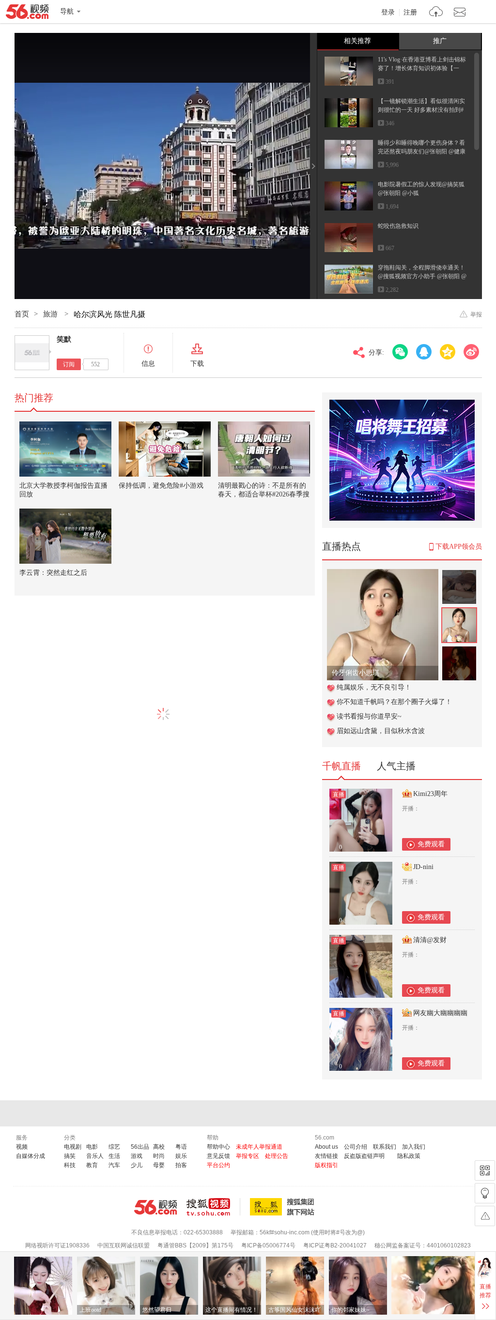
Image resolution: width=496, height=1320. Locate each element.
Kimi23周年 (430, 793)
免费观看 (431, 844)
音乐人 (95, 1156)
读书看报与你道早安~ (369, 716)
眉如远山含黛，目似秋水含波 (381, 731)
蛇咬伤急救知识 (398, 226)
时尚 (159, 1156)
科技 (70, 1165)
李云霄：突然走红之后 (53, 572)
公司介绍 (355, 1146)
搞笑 (70, 1156)
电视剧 (72, 1146)
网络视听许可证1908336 (57, 1245)
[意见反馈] (485, 1216)
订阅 (69, 364)
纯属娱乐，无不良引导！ (374, 687)
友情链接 (326, 1156)
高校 (159, 1146)
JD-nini (423, 866)
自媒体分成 (30, 1156)
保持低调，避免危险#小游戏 (161, 485)
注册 (410, 12)
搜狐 (284, 1206)
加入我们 (413, 1146)
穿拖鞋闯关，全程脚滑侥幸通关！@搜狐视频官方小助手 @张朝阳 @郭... (422, 276)
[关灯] (485, 1193)
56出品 (140, 1146)
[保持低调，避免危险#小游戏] (165, 449)
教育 (92, 1165)
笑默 (64, 339)
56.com (27, 13)
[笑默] (32, 352)
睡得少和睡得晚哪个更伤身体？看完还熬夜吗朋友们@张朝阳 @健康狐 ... (421, 151)
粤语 (181, 1146)
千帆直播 (341, 766)
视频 (22, 1146)
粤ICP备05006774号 (268, 1245)
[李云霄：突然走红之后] (65, 536)
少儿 (136, 1165)
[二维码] (485, 1170)
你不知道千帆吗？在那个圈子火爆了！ (394, 701)
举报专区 (247, 1156)
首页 (22, 314)
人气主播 (396, 766)
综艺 (114, 1146)
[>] (436, 12)
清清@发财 (430, 940)
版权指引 (326, 1165)
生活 (114, 1156)
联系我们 (384, 1146)
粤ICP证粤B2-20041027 (335, 1245)
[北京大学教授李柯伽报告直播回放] (65, 449)
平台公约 (218, 1165)
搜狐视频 (213, 1206)
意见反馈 (218, 1156)
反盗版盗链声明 (364, 1156)
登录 (388, 12)
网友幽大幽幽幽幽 (440, 1013)
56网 (155, 1207)
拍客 (181, 1165)
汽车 (114, 1165)
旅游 (51, 314)
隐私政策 (408, 1156)
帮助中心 (218, 1146)
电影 (92, 1146)
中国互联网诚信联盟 (123, 1245)
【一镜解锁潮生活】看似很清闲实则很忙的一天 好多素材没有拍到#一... (421, 110)
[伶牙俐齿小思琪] (382, 574)
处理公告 (276, 1156)
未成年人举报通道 (259, 1146)
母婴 (159, 1165)
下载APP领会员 (458, 546)
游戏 (136, 1156)
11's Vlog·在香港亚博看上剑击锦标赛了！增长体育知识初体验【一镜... (422, 68)
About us (326, 1146)
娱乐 (181, 1156)
